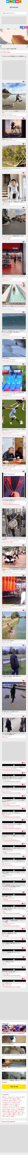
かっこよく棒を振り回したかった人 (11, 952)
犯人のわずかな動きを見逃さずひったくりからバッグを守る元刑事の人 (13, 734)
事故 (16, 1105)
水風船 (6, 852)
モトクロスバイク (14, 839)
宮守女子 (5, 52)
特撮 (18, 1112)
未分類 (12, 1116)
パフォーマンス (5, 1102)
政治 (7, 1116)
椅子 (5, 899)
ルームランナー (7, 815)
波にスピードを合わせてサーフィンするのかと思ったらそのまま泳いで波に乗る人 (13, 331)
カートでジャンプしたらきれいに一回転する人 (13, 767)
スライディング (7, 280)
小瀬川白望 (8, 52)
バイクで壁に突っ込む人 (8, 961)
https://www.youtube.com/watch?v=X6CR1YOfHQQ (12, 853)
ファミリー (7, 803)
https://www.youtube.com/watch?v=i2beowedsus (12, 840)
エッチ (12, 1107)
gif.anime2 (14, 7)
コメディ (4, 1112)
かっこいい (4, 140)
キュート (4, 1114)
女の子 (16, 1104)
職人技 (3, 607)
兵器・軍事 (20, 1109)
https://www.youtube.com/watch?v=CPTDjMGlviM (12, 975)
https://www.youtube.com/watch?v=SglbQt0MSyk (12, 913)
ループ (20, 1111)
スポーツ (7, 140)
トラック (6, 924)
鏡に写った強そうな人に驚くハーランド (12, 465)
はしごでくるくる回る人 (8, 640)
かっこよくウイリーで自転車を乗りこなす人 (13, 236)
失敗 (3, 203)
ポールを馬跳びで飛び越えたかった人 (11, 943)
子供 (10, 1100)
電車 (7, 899)
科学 (9, 1112)
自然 (7, 973)
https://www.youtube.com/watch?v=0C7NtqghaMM (12, 792)
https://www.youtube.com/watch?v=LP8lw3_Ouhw (12, 805)
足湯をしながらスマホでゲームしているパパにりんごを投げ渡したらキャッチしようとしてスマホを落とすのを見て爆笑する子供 (13, 885)
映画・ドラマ (10, 1111)
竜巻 (8, 974)
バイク (6, 839)
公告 (8, 1109)
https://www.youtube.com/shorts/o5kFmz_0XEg (12, 504)
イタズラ (3, 910)
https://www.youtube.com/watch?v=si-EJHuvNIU (12, 816)
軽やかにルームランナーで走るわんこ (11, 813)
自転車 (9, 238)
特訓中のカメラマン (7, 139)
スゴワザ (3, 169)
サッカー (6, 433)
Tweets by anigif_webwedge (8, 1121)
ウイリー (6, 238)
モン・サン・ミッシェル (12, 115)
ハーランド (9, 433)
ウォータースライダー (8, 395)
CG (22, 1112)
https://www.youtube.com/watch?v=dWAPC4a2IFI (12, 781)
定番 (13, 1114)
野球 (14, 1100)
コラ (3, 1109)
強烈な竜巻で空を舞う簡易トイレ (10, 971)
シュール (3, 467)
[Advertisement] (14, 20)
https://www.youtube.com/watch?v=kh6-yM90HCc (12, 900)
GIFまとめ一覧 (14, 1086)
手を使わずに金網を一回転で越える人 (11, 676)
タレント (11, 1105)
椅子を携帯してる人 (7, 896)
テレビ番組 (4, 1104)
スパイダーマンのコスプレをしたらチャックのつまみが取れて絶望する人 (13, 499)
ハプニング (6, 501)
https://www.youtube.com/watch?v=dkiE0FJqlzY (12, 925)
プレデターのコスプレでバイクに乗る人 (12, 824)
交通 (7, 923)
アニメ (11, 1104)
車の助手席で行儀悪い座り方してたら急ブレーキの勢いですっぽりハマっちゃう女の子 (13, 778)
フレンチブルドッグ (8, 985)
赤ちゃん (8, 804)
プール (6, 804)
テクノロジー (5, 1107)
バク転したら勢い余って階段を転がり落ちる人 (13, 201)
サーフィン (6, 115)
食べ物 (14, 1112)
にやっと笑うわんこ (7, 983)
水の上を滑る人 (6, 358)
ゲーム (17, 1107)
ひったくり (6, 737)
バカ (3, 501)
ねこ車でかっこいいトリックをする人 (11, 168)
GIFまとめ (5, 13)
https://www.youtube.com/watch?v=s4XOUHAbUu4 (12, 828)
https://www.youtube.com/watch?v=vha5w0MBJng (12, 986)
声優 (22, 1107)
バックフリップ (7, 204)
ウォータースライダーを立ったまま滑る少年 (13, 392)
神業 (9, 1114)
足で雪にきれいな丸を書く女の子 (10, 711)
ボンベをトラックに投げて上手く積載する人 (13, 605)
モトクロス (9, 839)
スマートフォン (7, 889)
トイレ (6, 974)
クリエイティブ (4, 825)
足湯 (10, 889)
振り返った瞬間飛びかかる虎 (9, 933)
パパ (5, 876)
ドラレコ (9, 924)
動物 (3, 791)
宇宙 (3, 1116)
